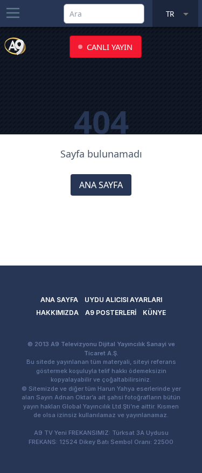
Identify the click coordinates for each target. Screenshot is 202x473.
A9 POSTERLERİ (110, 313)
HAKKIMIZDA (57, 313)
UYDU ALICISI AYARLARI (123, 300)
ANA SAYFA (101, 185)
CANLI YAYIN (110, 46)
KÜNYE (154, 313)
